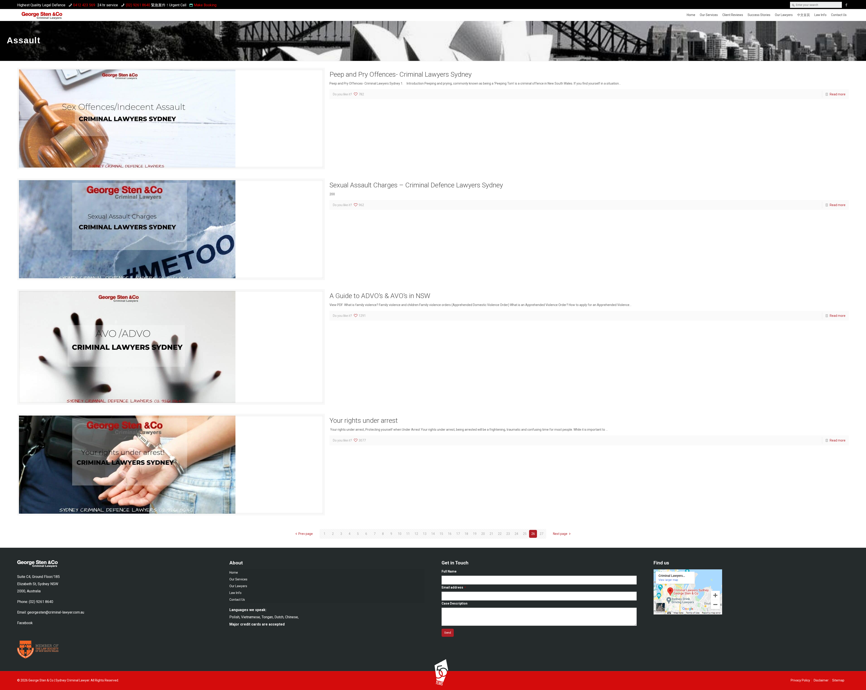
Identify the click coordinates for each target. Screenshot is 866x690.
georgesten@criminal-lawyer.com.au (55, 612)
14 (433, 534)
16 (449, 534)
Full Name (449, 571)
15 (441, 534)
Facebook (25, 623)
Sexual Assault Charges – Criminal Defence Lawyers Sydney (416, 185)
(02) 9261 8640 (138, 5)
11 (408, 534)
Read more (837, 94)
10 (399, 534)
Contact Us (237, 599)
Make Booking (205, 5)
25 (525, 534)
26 (533, 534)
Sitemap (838, 680)
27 (541, 534)
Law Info (235, 593)
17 (458, 534)
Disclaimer (821, 680)
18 (466, 534)
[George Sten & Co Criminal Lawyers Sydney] (42, 16)
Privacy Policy (800, 680)
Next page (560, 534)
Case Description (455, 603)
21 (491, 534)
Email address (454, 587)
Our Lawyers (238, 586)
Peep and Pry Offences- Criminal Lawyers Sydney (400, 74)
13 (424, 534)
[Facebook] (846, 5)
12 (416, 534)
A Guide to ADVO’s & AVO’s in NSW (379, 296)
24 (516, 534)
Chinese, (292, 617)
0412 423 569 (84, 5)
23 (508, 534)
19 (475, 534)
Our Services (238, 579)
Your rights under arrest (363, 420)
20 (483, 534)
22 (500, 534)
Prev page (305, 534)
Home (233, 572)
